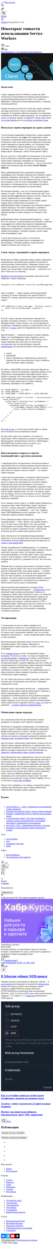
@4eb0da (5, 883)
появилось (30, 996)
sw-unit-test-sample (9, 658)
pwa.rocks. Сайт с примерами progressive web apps (28, 825)
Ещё (9, 1121)
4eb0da (4, 22)
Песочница (11, 1192)
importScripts (6, 346)
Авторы (9, 1189)
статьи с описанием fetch (12, 543)
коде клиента (6, 984)
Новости (10, 1182)
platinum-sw (24, 658)
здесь (38, 702)
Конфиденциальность (15, 1212)
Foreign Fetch (39, 590)
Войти (9, 1169)
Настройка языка (8, 1240)
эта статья (5, 120)
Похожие (20, 1133)
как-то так (9, 429)
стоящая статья (12, 653)
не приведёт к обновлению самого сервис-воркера (24, 751)
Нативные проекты (14, 1226)
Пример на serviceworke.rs (12, 276)
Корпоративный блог (15, 1221)
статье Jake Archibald (22, 780)
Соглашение (11, 1210)
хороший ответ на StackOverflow (15, 738)
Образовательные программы (19, 1228)
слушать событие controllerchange (26, 705)
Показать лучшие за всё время (14, 1138)
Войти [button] (4, 16)
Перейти (5, 957)
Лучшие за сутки (8, 1133)
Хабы (8, 1185)
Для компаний (12, 1205)
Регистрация (11, 1171)
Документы (11, 1207)
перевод (14, 120)
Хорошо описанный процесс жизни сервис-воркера (29, 811)
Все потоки (10, 2)
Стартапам (11, 1230)
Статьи (9, 1180)
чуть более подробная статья (35, 120)
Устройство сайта (13, 1200)
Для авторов (11, 1203)
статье (13, 328)
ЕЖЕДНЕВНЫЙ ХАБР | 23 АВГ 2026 (18, 963)
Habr (15, 1243)
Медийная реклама (14, 1223)
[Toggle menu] (2, 3)
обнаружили (43, 984)
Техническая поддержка (26, 1240)
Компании (10, 1187)
